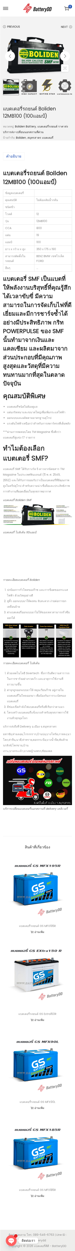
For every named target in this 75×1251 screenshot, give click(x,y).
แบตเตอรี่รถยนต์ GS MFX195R (37, 926)
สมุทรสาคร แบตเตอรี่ (40, 138)
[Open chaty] (11, 1240)
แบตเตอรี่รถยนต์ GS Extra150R (37, 1014)
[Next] (65, 56)
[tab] (37, 156)
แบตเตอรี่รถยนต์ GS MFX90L (37, 1102)
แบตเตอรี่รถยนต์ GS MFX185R (37, 1190)
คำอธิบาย (13, 156)
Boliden (21, 138)
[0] (66, 8)
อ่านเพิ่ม (39, 932)
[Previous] (10, 56)
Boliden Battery (25, 126)
